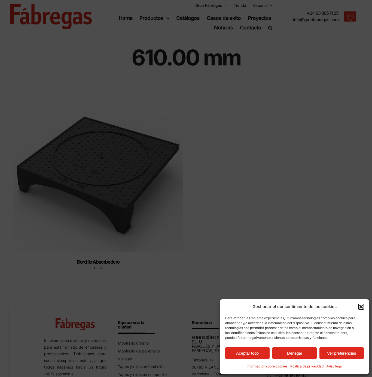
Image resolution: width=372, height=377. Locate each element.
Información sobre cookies (267, 366)
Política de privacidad (307, 366)
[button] (361, 306)
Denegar (294, 353)
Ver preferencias (341, 353)
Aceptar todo (247, 353)
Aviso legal (334, 366)
